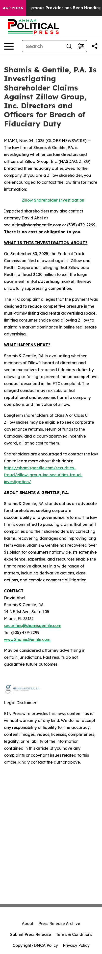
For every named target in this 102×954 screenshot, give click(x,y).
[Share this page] (94, 46)
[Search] (69, 46)
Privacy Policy (76, 945)
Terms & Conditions (74, 934)
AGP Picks (13, 8)
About (27, 923)
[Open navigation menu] (9, 46)
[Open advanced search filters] (81, 46)
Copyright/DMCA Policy (35, 945)
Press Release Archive (59, 923)
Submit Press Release (30, 934)
